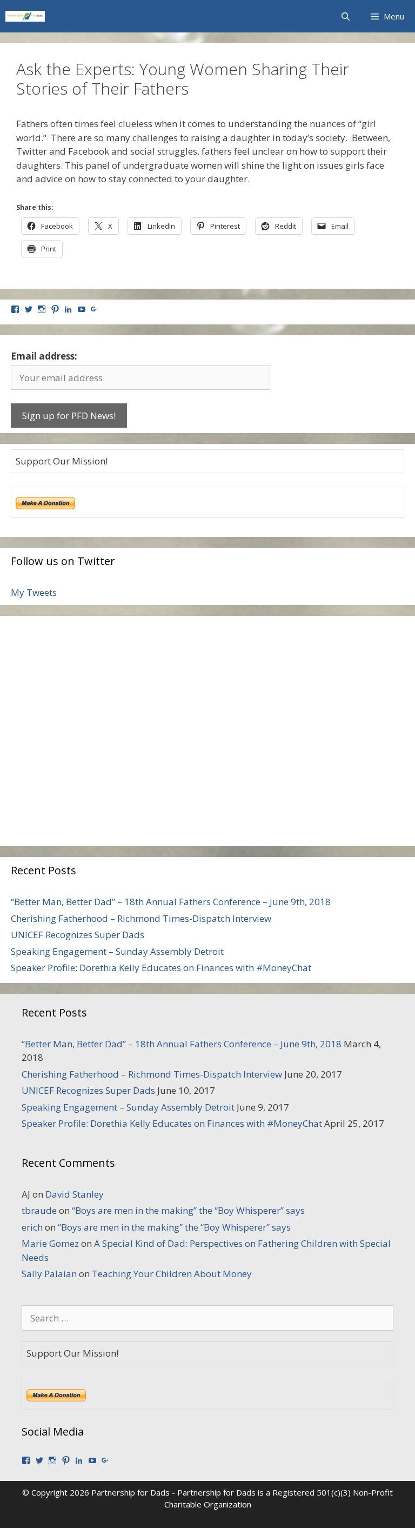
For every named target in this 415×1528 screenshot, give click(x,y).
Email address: (44, 356)
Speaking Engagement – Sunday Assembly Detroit (117, 951)
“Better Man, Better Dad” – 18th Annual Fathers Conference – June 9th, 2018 (171, 901)
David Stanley (74, 1194)
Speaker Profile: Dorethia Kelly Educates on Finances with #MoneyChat (161, 967)
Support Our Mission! (62, 461)
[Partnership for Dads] (25, 16)
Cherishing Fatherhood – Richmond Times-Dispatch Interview (141, 918)
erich (32, 1227)
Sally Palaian (49, 1273)
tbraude (39, 1210)
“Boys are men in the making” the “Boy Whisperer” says (188, 1210)
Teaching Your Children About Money (172, 1273)
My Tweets (34, 592)
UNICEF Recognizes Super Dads (77, 934)
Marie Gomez (50, 1243)
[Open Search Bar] (345, 16)
